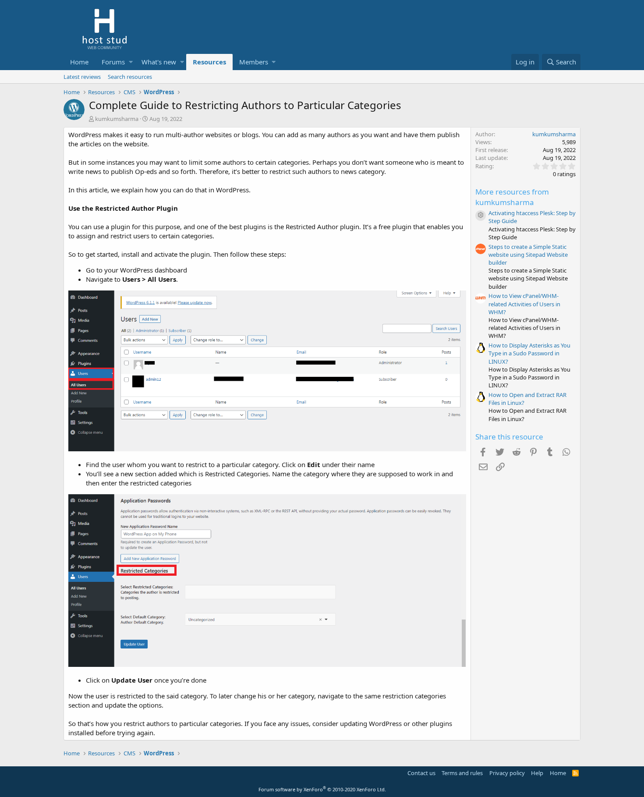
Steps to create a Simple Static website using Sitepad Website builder (528, 254)
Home (79, 61)
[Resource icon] (480, 215)
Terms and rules (462, 773)
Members (253, 61)
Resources (209, 61)
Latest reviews (82, 77)
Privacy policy (507, 773)
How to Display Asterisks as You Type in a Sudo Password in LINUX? (529, 353)
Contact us (421, 773)
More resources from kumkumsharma (512, 197)
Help (537, 773)
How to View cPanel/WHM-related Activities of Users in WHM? (524, 303)
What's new (159, 61)
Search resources (130, 77)
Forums (113, 61)
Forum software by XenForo (322, 789)
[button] (131, 62)
